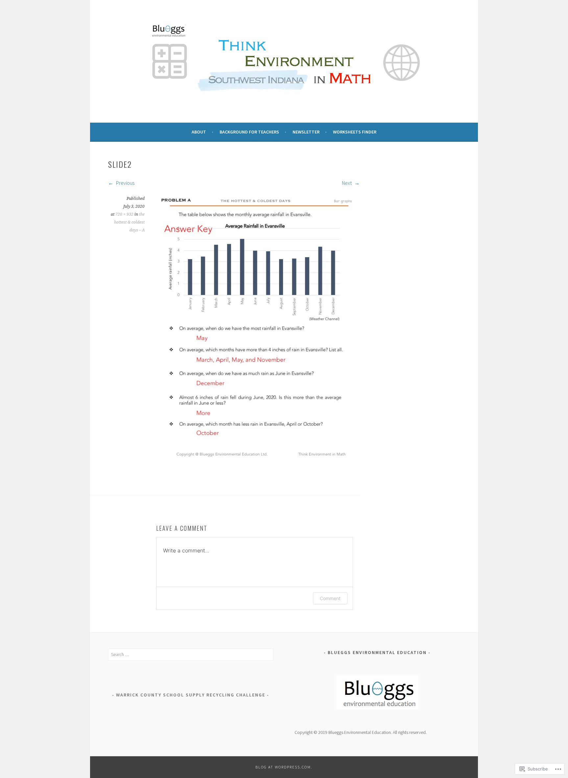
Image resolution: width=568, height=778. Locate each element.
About (199, 132)
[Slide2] (258, 456)
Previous (124, 183)
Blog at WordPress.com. (284, 767)
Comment (330, 598)
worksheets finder (354, 132)
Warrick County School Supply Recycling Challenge (190, 695)
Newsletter (306, 132)
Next (347, 183)
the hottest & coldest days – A (129, 222)
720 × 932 (124, 214)
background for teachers (249, 132)
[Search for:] (190, 654)
